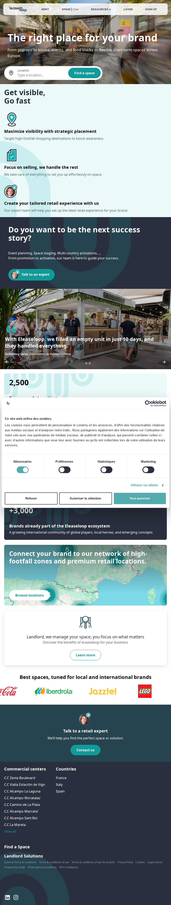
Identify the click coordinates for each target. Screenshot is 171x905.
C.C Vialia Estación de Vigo (24, 784)
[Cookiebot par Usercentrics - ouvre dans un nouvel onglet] (148, 403)
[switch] (64, 469)
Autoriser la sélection (85, 498)
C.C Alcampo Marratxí (21, 811)
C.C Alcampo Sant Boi (20, 818)
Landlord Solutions (23, 856)
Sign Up (151, 9)
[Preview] (7, 362)
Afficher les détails (144, 485)
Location (23, 70)
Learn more (85, 655)
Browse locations (29, 595)
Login (128, 9)
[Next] (164, 362)
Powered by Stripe (14, 867)
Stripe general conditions (42, 867)
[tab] (86, 363)
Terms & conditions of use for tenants (93, 862)
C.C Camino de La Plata (22, 804)
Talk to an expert (35, 274)
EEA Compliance (68, 867)
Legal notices (154, 862)
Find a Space (17, 847)
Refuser (31, 498)
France (61, 778)
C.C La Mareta (15, 824)
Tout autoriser (140, 498)
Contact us (85, 750)
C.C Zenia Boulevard (19, 778)
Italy (59, 784)
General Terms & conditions (20, 862)
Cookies (140, 862)
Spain (60, 791)
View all (10, 831)
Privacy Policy (125, 862)
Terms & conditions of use (54, 862)
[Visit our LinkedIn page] (7, 897)
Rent (45, 9)
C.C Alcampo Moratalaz (22, 798)
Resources (100, 9)
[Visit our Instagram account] (16, 897)
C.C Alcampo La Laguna (22, 791)
